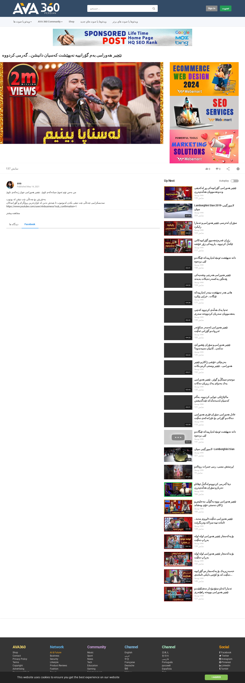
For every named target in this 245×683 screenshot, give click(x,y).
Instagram (227, 659)
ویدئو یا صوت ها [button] (21, 21)
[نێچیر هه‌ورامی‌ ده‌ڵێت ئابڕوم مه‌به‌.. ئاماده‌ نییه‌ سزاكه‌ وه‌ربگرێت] (178, 524)
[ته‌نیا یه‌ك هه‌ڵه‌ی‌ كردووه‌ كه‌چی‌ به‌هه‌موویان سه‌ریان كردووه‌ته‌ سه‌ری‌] (178, 315)
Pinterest (226, 662)
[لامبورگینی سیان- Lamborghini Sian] (178, 454)
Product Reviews (58, 665)
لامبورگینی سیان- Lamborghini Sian (214, 449)
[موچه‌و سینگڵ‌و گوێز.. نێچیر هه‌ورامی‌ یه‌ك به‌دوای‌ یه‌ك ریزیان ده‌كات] (178, 385)
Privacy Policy (20, 659)
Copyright (18, 665)
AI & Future (55, 652)
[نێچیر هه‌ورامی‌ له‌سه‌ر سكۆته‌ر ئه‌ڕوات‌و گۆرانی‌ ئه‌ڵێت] (178, 333)
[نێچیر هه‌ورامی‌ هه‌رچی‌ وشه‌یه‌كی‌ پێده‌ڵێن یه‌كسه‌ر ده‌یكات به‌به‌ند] (178, 280)
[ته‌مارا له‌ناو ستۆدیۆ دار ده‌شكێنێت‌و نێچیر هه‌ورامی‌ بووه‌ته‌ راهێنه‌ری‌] (178, 594)
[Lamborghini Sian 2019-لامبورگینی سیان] (178, 211)
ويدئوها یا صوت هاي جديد (93, 21)
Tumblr (224, 668)
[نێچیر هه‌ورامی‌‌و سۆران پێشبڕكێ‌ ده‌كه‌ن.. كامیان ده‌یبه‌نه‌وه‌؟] (178, 350)
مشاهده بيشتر (13, 213)
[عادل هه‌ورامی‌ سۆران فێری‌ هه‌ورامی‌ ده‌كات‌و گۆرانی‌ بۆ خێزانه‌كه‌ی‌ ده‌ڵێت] (178, 420)
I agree (216, 677)
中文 (127, 659)
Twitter (225, 655)
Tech (89, 662)
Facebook (29, 224)
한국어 (165, 655)
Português (167, 662)
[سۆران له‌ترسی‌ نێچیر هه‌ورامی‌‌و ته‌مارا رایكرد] (178, 228)
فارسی (165, 659)
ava (19, 183)
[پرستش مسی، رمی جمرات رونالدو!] (178, 472)
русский (166, 665)
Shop (71, 21)
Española (167, 668)
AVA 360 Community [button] (49, 21)
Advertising (18, 668)
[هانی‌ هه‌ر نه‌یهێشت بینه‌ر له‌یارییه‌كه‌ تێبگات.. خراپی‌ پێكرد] (178, 298)
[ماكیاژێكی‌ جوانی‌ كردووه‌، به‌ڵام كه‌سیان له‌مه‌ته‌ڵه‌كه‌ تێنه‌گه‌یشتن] (178, 402)
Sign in (211, 8)
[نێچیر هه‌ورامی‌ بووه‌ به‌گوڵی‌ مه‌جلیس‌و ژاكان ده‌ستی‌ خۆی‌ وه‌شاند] (178, 507)
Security (54, 659)
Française (130, 662)
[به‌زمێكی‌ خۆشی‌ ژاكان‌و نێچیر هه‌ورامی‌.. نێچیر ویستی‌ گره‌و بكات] (178, 367)
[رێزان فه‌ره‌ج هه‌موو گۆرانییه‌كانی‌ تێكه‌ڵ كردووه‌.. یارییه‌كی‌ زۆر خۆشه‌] (178, 246)
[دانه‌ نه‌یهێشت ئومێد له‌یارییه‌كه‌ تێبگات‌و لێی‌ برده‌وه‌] (178, 263)
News (90, 659)
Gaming (91, 668)
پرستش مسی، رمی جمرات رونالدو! (214, 466)
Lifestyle (54, 662)
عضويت (225, 8)
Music (90, 652)
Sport (90, 655)
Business (54, 655)
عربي (127, 655)
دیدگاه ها (13, 224)
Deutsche (129, 665)
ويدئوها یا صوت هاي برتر (125, 21)
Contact (17, 655)
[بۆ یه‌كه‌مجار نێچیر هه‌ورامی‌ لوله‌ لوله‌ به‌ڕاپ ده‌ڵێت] (178, 541)
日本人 (165, 652)
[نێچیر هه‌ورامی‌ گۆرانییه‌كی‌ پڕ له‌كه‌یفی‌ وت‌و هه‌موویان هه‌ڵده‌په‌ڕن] (178, 193)
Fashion (54, 668)
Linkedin (226, 665)
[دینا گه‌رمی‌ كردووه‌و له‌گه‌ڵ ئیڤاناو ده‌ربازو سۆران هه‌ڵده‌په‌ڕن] (178, 489)
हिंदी (126, 668)
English (128, 652)
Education (92, 665)
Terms (16, 662)
